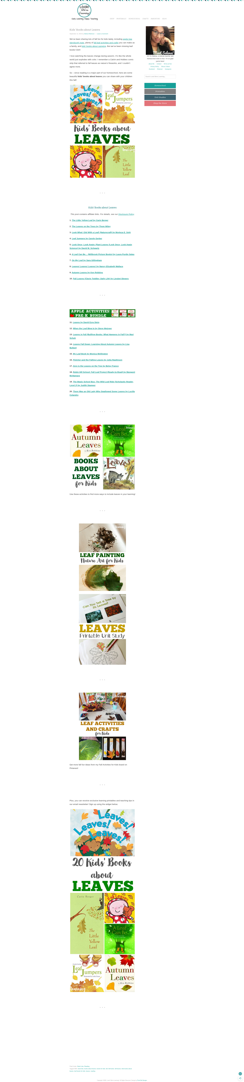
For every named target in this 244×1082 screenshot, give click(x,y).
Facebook (152, 69)
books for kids (101, 1068)
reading (93, 1071)
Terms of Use (168, 64)
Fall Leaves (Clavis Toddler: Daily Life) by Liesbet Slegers (101, 278)
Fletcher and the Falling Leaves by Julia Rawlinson (97, 360)
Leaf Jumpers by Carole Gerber (87, 238)
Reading (86, 1066)
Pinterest (160, 69)
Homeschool (160, 85)
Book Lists (80, 1066)
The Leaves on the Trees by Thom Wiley (91, 226)
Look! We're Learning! (85, 11)
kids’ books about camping (94, 46)
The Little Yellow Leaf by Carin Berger (90, 220)
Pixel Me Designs (142, 1080)
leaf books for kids (79, 1071)
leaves (88, 1071)
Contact (159, 64)
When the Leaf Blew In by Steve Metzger (92, 328)
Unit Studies (160, 97)
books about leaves (90, 1068)
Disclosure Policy (126, 214)
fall (107, 1068)
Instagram (168, 69)
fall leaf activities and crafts (106, 43)
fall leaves (118, 1068)
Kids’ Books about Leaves (85, 29)
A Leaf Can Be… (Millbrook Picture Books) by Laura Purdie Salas (103, 254)
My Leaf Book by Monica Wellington (90, 354)
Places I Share (165, 66)
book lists (80, 1068)
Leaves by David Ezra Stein (86, 322)
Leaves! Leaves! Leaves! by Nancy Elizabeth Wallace (97, 266)
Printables (160, 91)
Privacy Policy (154, 66)
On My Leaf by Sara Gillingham (87, 260)
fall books (111, 1068)
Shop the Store (160, 103)
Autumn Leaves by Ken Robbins (87, 272)
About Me (151, 64)
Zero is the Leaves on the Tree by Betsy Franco (96, 366)
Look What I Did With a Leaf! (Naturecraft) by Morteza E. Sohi (101, 232)
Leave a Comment (102, 33)
